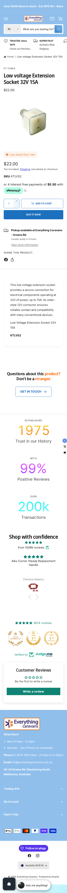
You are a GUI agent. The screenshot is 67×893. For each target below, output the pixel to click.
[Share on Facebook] (6, 259)
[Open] (9, 884)
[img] (33, 542)
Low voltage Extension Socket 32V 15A (40, 56)
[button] (6, 19)
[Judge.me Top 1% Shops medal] (33, 638)
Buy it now (33, 214)
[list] (33, 45)
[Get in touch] (52, 19)
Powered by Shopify (49, 876)
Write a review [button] (33, 691)
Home (10, 56)
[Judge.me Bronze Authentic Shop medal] (15, 638)
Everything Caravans (27, 876)
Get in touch (30, 391)
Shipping (25, 169)
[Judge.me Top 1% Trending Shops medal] (51, 638)
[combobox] (42, 29)
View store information (24, 244)
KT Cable (9, 68)
